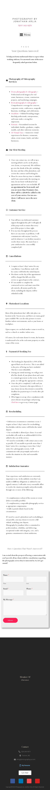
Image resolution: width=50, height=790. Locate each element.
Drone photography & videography (24, 92)
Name (6, 575)
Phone (29, 589)
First (4, 583)
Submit (10, 620)
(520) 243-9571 (25, 25)
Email (6, 589)
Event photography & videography (23, 103)
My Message (8, 599)
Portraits (14, 124)
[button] (25, 34)
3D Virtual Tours (17, 133)
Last (27, 583)
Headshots (15, 113)
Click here (15, 402)
